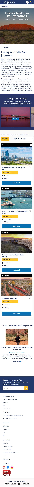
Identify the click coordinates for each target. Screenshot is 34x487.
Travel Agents (6, 459)
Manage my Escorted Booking (10, 453)
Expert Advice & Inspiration (10, 418)
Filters (5, 139)
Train (4, 432)
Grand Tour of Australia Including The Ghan (15, 212)
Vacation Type (6, 429)
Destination (6, 426)
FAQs (4, 406)
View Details (16, 183)
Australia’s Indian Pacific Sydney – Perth (14, 168)
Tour (4, 435)
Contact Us (5, 443)
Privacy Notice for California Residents (13, 415)
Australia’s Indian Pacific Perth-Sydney (13, 256)
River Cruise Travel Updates (10, 399)
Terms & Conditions (8, 409)
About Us (5, 402)
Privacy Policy (6, 412)
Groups (4, 456)
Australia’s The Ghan (9, 298)
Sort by (16, 139)
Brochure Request (7, 446)
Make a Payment (7, 449)
